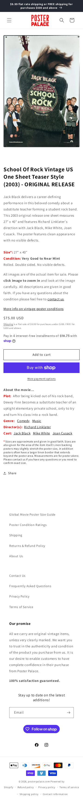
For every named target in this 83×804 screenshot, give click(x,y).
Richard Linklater (37, 427)
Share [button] (12, 473)
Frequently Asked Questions (30, 586)
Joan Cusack (62, 433)
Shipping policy (29, 794)
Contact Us (17, 576)
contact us (55, 299)
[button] (9, 20)
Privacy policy (46, 787)
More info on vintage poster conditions (33, 309)
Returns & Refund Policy (27, 546)
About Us (16, 556)
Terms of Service (21, 607)
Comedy (23, 421)
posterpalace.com (39, 781)
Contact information (55, 794)
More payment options (41, 378)
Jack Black (22, 433)
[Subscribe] (68, 712)
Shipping (8, 324)
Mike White (41, 433)
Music (36, 421)
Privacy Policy (19, 596)
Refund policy (26, 787)
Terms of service (69, 787)
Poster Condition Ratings (28, 525)
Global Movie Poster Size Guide (32, 514)
